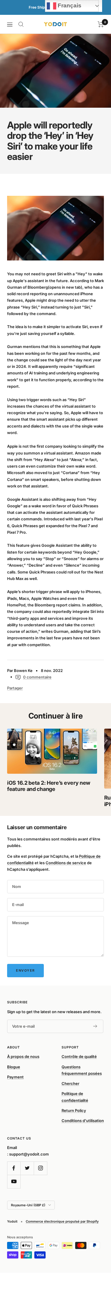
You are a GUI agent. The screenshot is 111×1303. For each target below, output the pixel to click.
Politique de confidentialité (75, 1096)
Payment (15, 1077)
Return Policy (74, 1110)
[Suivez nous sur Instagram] (40, 1168)
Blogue (13, 1066)
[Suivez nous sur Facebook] (13, 1168)
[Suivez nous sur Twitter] (27, 1168)
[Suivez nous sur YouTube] (13, 1181)
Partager (15, 688)
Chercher (70, 1083)
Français (68, 5)
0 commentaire (37, 677)
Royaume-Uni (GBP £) (28, 1205)
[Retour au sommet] (94, 1264)
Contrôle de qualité (79, 1056)
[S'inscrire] (95, 1026)
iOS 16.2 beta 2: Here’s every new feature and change (48, 786)
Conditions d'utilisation (83, 1120)
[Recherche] (21, 24)
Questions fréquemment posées (82, 1070)
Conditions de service (66, 862)
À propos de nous (23, 1056)
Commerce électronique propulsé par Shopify (62, 1221)
